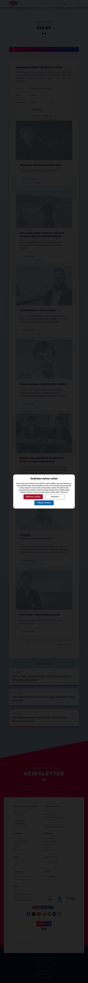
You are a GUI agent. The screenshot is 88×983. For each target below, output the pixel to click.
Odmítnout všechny (33, 497)
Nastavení (55, 497)
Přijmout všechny (44, 503)
